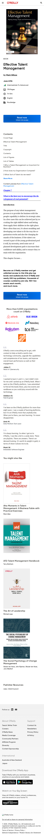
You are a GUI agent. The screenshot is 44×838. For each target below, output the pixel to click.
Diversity (5, 745)
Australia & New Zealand (12, 760)
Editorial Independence (10, 833)
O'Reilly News (7, 732)
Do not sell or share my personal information (17, 820)
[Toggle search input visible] (41, 2)
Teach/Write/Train (9, 725)
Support (31, 721)
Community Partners (10, 739)
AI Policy (30, 735)
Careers (5, 729)
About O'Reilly (9, 721)
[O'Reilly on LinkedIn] (12, 709)
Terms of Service (7, 830)
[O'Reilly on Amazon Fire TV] (10, 804)
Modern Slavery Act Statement (30, 833)
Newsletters (32, 729)
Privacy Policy (32, 732)
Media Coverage (8, 735)
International (8, 755)
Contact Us (31, 725)
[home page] (12, 2)
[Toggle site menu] (2, 2)
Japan (4, 763)
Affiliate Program (9, 742)
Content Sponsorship (10, 749)
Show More (7, 178)
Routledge (11, 102)
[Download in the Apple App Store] (9, 784)
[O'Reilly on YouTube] (16, 709)
